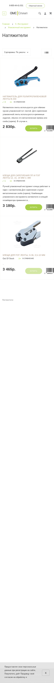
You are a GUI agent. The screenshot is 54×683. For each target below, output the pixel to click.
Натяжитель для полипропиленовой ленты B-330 (24, 97)
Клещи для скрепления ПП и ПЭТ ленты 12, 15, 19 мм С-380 (21, 176)
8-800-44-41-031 (16, 5)
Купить (33, 128)
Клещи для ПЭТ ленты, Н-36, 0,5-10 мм (24, 255)
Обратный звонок (35, 6)
